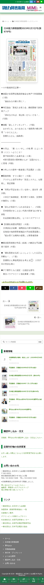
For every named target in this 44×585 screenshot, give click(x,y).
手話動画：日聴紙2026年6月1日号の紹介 (23, 417)
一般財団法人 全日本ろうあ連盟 (13, 506)
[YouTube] (38, 1)
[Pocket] (22, 288)
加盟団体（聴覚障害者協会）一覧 (14, 509)
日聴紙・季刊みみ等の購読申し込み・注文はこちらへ (21, 437)
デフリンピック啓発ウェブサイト (14, 516)
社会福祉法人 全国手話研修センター (15, 520)
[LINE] (41, 1)
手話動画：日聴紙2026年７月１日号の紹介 (23, 383)
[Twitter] (31, 1)
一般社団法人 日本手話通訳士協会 (14, 526)
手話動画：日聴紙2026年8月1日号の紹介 (23, 367)
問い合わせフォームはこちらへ (13, 485)
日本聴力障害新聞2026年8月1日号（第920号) (24, 375)
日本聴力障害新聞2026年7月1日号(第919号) (24, 391)
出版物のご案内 (7, 513)
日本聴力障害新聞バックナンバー (26, 21)
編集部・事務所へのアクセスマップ (15, 487)
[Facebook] (34, 1)
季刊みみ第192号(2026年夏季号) (20, 409)
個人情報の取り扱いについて (12, 490)
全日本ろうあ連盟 (23, 2)
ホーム (6, 21)
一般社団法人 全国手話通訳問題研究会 (16, 523)
